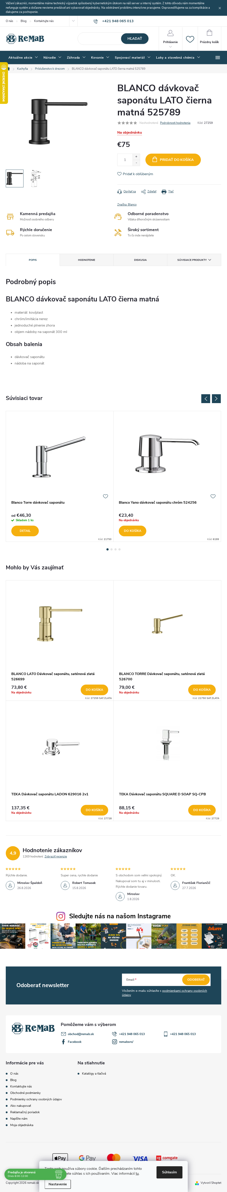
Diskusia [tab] (140, 260)
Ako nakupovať (20, 1106)
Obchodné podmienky (25, 1093)
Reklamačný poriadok (25, 1112)
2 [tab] (111, 549)
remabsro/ (126, 1042)
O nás (9, 21)
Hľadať (134, 38)
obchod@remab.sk (81, 1034)
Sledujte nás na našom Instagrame (120, 916)
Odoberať (196, 980)
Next (216, 398)
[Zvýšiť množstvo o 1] (136, 157)
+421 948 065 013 (132, 1034)
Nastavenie (58, 1184)
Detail (25, 531)
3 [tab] (115, 549)
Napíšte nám (18, 1119)
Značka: (127, 205)
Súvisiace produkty (192, 260)
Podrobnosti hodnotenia (175, 123)
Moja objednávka (21, 1125)
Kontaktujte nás (44, 21)
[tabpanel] (60, 476)
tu (137, 1173)
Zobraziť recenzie (56, 857)
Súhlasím (169, 1172)
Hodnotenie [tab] (86, 260)
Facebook (75, 1042)
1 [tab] (107, 549)
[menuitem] (23, 58)
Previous (205, 398)
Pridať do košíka (177, 159)
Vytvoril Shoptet (211, 1183)
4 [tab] (119, 549)
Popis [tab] (33, 260)
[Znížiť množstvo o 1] (136, 163)
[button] (59, 690)
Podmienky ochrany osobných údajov (36, 1099)
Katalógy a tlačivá (94, 1073)
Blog (24, 21)
